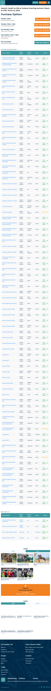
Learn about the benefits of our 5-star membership (25, 593)
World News (29, 661)
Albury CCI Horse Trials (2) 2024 (8, 149)
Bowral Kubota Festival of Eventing (9, 292)
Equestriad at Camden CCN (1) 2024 (9, 183)
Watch (44, 212)
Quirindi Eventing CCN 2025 (8, 121)
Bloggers (3, 658)
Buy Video (44, 58)
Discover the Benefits (13, 681)
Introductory (38, 532)
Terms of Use (4, 672)
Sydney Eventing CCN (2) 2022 (8, 309)
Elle (9, 511)
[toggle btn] (48, 2)
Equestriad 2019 (5, 434)
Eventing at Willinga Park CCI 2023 (9, 246)
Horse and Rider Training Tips (40, 681)
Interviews (28, 663)
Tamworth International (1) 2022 (8, 343)
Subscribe (35, 2)
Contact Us (4, 649)
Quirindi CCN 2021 (6, 366)
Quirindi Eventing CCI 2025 (7, 103)
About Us (3, 647)
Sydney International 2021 (7, 383)
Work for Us (4, 661)
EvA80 (36, 520)
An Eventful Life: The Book (7, 651)
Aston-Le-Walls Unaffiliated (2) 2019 (9, 532)
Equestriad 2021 (5, 354)
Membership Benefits (25, 590)
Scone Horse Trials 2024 (7, 206)
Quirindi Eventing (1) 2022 (7, 331)
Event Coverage (30, 658)
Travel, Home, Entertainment (26, 681)
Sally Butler (21, 532)
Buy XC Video (43, 2)
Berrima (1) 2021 (5, 394)
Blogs (2, 663)
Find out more (42, 42)
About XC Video (29, 651)
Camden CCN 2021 (6, 371)
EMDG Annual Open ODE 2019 (8, 537)
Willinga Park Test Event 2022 (8, 349)
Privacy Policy (4, 670)
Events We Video (30, 649)
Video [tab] (13, 551)
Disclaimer (3, 674)
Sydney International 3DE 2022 (8, 326)
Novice (36, 537)
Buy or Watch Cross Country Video (34, 647)
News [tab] (37, 551)
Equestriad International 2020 (8, 411)
